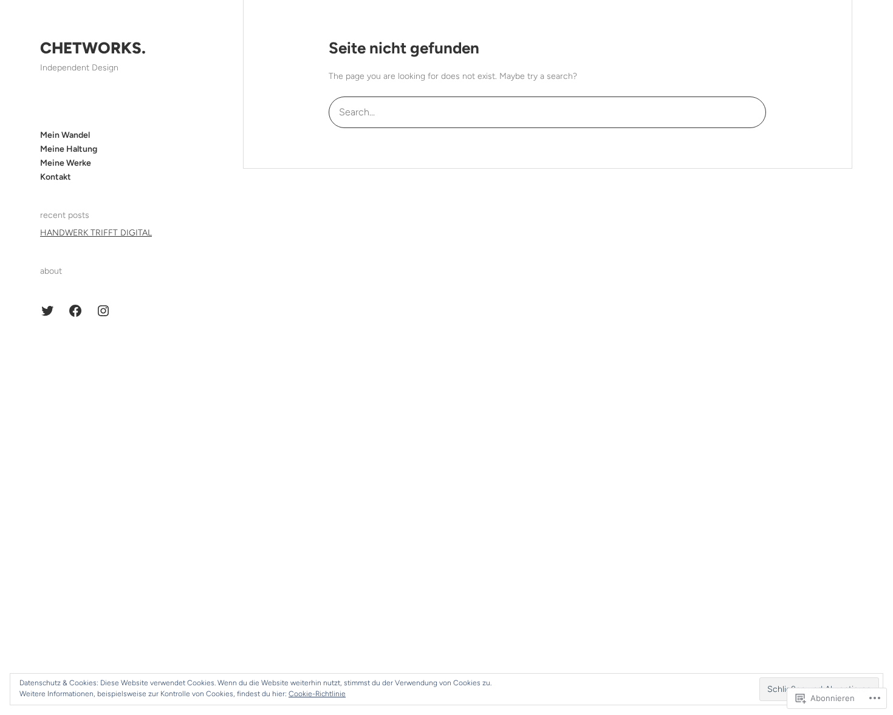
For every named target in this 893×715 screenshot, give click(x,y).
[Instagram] (103, 310)
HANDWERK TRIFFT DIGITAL (96, 233)
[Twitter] (47, 310)
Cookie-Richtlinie (317, 694)
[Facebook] (75, 310)
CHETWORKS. (93, 48)
